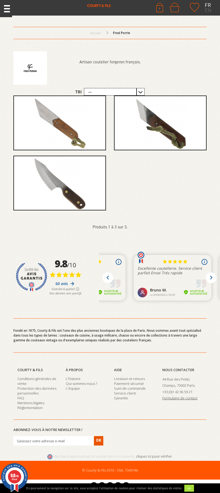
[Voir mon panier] (176, 7)
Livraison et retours (129, 378)
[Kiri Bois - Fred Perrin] (59, 123)
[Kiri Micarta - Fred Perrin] (160, 123)
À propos (74, 369)
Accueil (95, 33)
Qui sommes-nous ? (81, 383)
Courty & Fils (30, 369)
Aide (118, 369)
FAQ (20, 398)
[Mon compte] (159, 7)
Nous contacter (178, 369)
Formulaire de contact (179, 398)
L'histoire (73, 378)
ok (189, 488)
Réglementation (30, 407)
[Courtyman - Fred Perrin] (59, 183)
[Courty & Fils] (64, 5)
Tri (78, 91)
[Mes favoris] (194, 7)
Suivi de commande (130, 388)
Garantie (121, 398)
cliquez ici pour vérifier (154, 456)
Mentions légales (30, 402)
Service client (125, 393)
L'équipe (73, 388)
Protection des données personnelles (36, 391)
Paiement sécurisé (129, 383)
